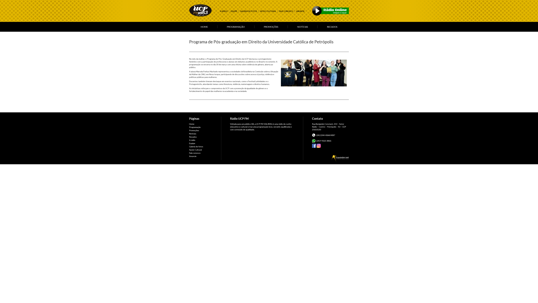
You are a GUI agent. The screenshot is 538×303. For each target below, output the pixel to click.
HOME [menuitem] (204, 26)
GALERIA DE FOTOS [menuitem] (248, 11)
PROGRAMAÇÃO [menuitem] (236, 26)
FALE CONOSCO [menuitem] (286, 11)
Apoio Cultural (195, 150)
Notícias (192, 133)
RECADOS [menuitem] (332, 26)
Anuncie (192, 156)
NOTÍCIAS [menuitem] (302, 26)
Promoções (194, 130)
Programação (195, 127)
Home (191, 124)
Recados (193, 137)
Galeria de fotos (196, 146)
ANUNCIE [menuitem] (300, 11)
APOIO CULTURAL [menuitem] (268, 11)
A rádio (192, 140)
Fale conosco (194, 153)
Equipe (192, 143)
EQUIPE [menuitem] (234, 11)
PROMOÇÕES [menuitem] (271, 26)
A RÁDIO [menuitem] (224, 11)
